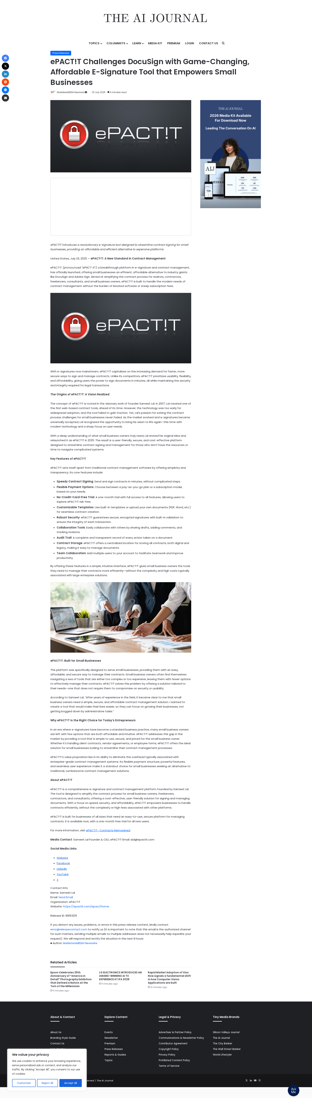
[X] (246, 1080)
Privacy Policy (167, 1054)
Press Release (60, 53)
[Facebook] (5, 58)
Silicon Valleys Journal (226, 1032)
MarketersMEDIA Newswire (70, 92)
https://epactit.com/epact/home (86, 906)
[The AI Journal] (156, 19)
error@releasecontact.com (68, 929)
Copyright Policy (169, 1049)
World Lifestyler (222, 1054)
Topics (94, 43)
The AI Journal (221, 1038)
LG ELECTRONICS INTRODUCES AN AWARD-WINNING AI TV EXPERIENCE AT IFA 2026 (120, 976)
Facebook (63, 863)
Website (62, 858)
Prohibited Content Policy (174, 1060)
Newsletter (111, 1038)
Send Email (65, 897)
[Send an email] (86, 92)
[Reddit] (5, 82)
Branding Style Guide (63, 1038)
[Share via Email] (5, 98)
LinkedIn (62, 869)
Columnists (116, 43)
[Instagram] (259, 1080)
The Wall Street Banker (227, 1049)
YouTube (63, 874)
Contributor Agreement (173, 1043)
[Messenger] (5, 90)
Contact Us (208, 43)
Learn (136, 43)
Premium (173, 43)
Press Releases (114, 1049)
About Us (55, 1032)
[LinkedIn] (251, 1080)
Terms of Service (169, 1066)
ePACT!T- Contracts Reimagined (108, 830)
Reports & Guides (115, 1054)
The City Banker (222, 1043)
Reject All (47, 1083)
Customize (24, 1083)
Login (189, 43)
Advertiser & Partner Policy (175, 1032)
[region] (47, 1070)
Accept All (70, 1083)
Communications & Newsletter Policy (181, 1038)
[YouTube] (255, 1080)
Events (109, 1032)
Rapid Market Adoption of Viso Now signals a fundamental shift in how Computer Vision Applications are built (169, 978)
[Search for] (223, 43)
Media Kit (155, 43)
